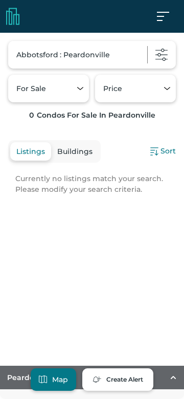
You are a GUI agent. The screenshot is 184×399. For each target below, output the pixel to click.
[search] (92, 55)
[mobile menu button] (168, 16)
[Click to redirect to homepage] (12, 16)
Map (60, 379)
